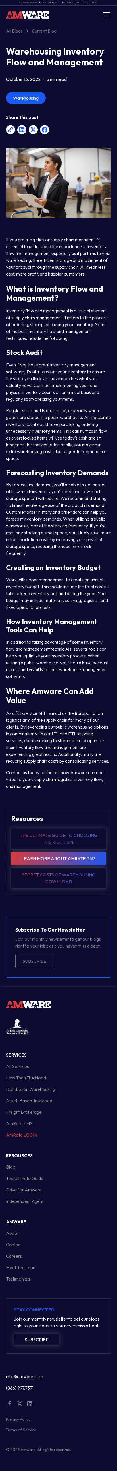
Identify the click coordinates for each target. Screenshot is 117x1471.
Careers (14, 1256)
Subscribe (34, 961)
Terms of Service (21, 1429)
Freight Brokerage (24, 1112)
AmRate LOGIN (21, 1135)
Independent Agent (24, 1201)
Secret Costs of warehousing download (58, 878)
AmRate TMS (19, 1123)
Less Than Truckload (26, 1078)
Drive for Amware (24, 1190)
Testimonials (18, 1279)
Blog (10, 1167)
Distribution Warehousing (30, 1089)
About (12, 1233)
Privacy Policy (18, 1419)
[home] (27, 15)
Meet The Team (21, 1267)
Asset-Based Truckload (29, 1100)
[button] (105, 15)
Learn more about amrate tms (58, 858)
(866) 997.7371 (20, 1388)
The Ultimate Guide (24, 1178)
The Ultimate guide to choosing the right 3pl (58, 838)
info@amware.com (24, 1376)
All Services (17, 1066)
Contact (14, 1244)
